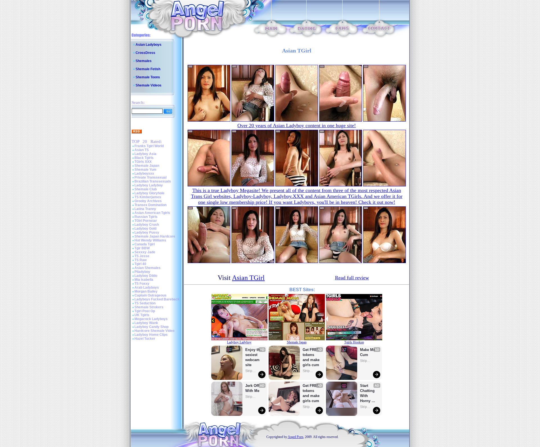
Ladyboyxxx (144, 173)
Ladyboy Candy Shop (151, 327)
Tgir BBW (142, 248)
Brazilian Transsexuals (152, 181)
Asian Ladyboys (148, 45)
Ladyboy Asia (145, 154)
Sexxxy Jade (144, 252)
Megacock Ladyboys (151, 319)
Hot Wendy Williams (150, 240)
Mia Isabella (143, 280)
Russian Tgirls (146, 217)
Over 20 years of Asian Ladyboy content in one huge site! (296, 125)
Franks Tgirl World (149, 146)
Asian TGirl (248, 277)
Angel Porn (295, 437)
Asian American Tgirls (152, 213)
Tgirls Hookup (354, 342)
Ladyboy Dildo (145, 276)
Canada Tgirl (144, 244)
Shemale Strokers (148, 307)
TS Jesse (141, 256)
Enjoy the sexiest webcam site (253, 357)
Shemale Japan (146, 166)
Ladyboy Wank (146, 323)
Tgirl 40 (140, 264)
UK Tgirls (141, 315)
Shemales (144, 61)
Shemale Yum (145, 170)
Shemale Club (145, 189)
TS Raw (140, 260)
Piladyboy (142, 272)
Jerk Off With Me (252, 388)
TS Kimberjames (147, 197)
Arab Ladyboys (146, 287)
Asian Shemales (147, 268)
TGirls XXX (143, 162)
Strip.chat (250, 371)
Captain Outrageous (150, 295)
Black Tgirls (144, 158)
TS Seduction (145, 303)
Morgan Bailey (146, 291)
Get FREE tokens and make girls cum (311, 357)
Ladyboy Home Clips (151, 335)
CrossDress (145, 53)
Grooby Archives (148, 201)
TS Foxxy (141, 284)
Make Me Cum (368, 352)
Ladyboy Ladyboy (148, 185)
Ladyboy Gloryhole (149, 193)
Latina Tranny (145, 209)
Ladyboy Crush (146, 225)
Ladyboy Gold (145, 229)
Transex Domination (150, 205)
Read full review (352, 277)
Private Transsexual (150, 177)
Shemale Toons (148, 77)
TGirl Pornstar (145, 221)
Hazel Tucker (144, 339)
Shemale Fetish (148, 69)
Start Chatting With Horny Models (368, 393)
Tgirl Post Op (144, 311)
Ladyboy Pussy (146, 232)
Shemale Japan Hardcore (154, 236)
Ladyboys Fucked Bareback (156, 299)
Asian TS (141, 150)
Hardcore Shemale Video (154, 331)
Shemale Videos (148, 85)
